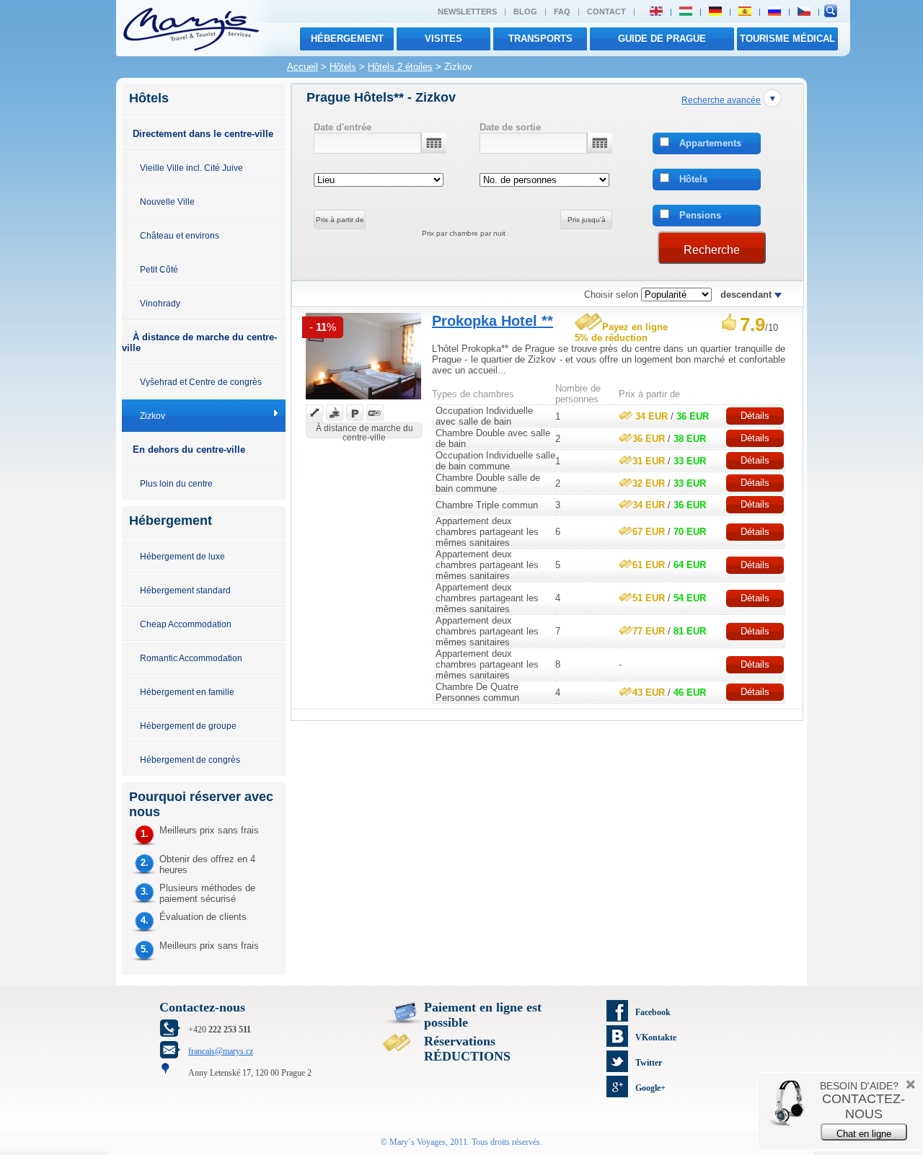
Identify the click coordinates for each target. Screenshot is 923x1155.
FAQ (562, 11)
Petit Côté (159, 269)
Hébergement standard (185, 590)
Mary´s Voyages (417, 1142)
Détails (755, 415)
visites (443, 38)
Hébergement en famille (187, 691)
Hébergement (347, 38)
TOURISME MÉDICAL (787, 38)
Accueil (302, 66)
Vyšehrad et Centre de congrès (201, 381)
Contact (606, 11)
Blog (525, 11)
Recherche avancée (721, 100)
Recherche (712, 250)
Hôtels (343, 66)
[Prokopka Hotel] (363, 401)
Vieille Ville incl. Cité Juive (191, 167)
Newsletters (467, 11)
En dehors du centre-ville (189, 449)
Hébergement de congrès (190, 759)
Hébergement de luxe (182, 556)
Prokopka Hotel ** (492, 321)
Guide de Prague (662, 38)
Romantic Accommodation (191, 658)
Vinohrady (160, 303)
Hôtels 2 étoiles (400, 66)
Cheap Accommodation (185, 624)
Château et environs (179, 235)
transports (540, 38)
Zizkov (152, 415)
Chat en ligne (863, 1133)
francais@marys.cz (220, 1051)
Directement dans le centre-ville (203, 133)
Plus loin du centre (176, 483)
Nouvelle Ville (167, 201)
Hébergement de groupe (188, 725)
